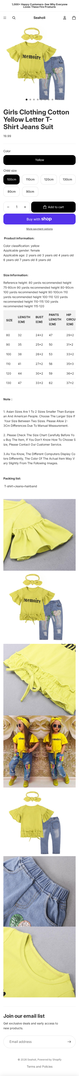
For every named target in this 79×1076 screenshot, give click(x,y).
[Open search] (14, 17)
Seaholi (31, 1059)
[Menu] (5, 18)
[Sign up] (69, 1041)
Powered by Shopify (49, 1059)
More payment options (39, 228)
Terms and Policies (39, 1066)
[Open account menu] (64, 17)
